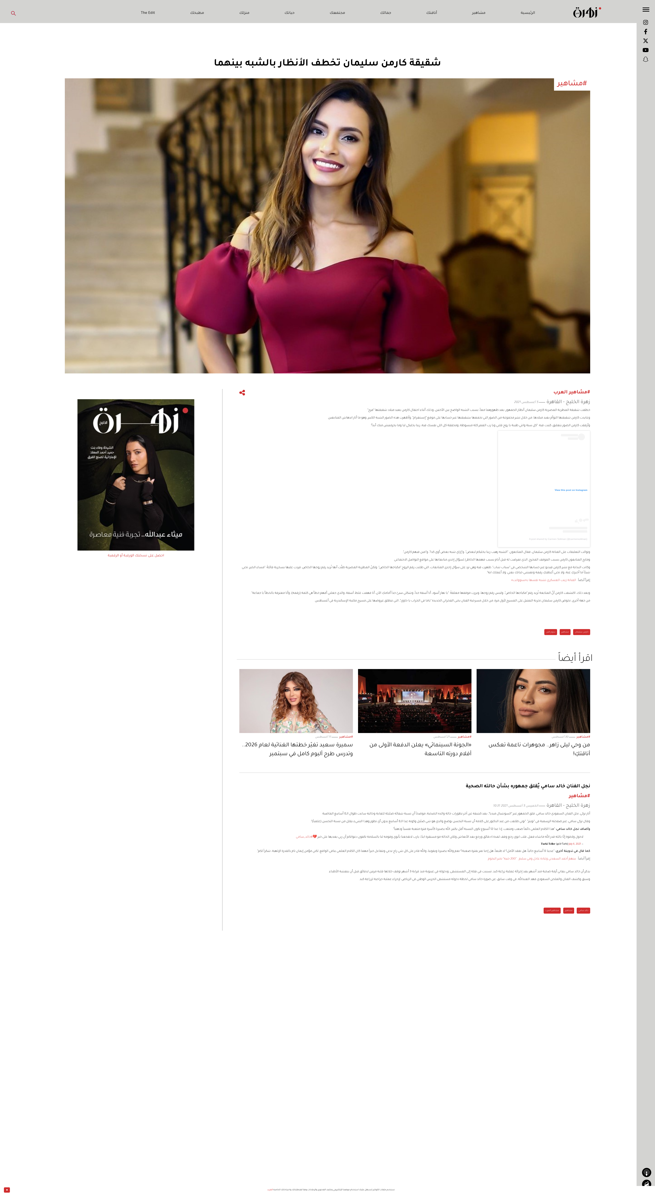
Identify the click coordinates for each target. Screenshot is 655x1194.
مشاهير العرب (552, 910)
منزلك (244, 13)
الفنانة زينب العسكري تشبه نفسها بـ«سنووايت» (543, 580)
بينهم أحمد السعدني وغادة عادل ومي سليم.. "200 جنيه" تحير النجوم (532, 859)
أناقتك (431, 13)
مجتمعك (337, 13)
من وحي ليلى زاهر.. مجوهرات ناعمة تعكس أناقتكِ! (539, 749)
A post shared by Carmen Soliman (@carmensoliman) (558, 539)
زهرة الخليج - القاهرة (568, 402)
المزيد (270, 1190)
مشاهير (478, 13)
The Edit (148, 13)
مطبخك (197, 13)
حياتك (290, 13)
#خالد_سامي (304, 837)
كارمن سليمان (581, 632)
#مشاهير (583, 737)
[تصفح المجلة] (646, 1184)
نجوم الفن (550, 632)
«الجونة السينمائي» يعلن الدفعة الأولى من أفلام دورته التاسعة (420, 749)
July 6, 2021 (575, 844)
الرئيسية (528, 13)
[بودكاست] (646, 1172)
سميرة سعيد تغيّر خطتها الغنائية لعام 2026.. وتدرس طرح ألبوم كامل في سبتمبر (297, 749)
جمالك (385, 13)
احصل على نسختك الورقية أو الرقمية (136, 556)
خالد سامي (583, 910)
